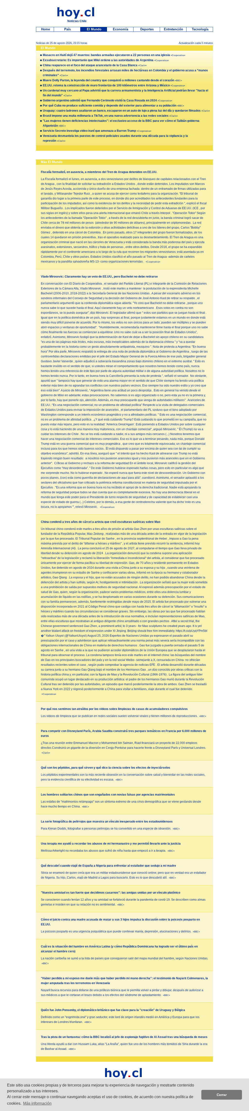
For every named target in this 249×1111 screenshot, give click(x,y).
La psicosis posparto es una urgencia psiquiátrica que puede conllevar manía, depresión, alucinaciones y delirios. (120, 931)
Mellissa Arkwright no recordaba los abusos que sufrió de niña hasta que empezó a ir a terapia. (108, 850)
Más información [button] (37, 1103)
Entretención (173, 29)
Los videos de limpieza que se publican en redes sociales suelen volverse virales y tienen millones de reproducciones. (123, 716)
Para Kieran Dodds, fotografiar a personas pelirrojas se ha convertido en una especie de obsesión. (110, 828)
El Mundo (93, 29)
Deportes (146, 29)
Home (45, 29)
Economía (120, 29)
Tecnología (199, 29)
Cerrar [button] (222, 1095)
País (67, 29)
